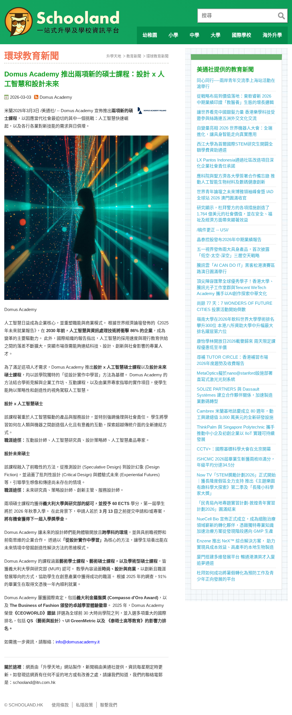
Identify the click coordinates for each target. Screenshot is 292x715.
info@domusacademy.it (78, 641)
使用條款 (60, 704)
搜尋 (207, 16)
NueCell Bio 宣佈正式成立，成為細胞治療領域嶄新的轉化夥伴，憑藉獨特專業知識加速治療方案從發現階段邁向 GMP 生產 (236, 525)
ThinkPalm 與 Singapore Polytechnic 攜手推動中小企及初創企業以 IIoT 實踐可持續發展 (236, 433)
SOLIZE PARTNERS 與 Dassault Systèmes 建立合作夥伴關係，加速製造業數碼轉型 (235, 395)
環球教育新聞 (157, 56)
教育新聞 (133, 56)
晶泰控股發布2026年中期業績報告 (229, 239)
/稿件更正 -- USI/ (212, 229)
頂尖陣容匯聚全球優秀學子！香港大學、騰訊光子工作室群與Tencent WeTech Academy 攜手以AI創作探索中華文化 (235, 287)
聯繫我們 (108, 704)
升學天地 (113, 56)
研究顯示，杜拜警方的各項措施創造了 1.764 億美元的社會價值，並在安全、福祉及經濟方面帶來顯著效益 (234, 213)
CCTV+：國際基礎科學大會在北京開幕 (234, 449)
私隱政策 (84, 704)
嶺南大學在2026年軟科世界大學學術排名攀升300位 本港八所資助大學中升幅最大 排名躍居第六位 (235, 325)
